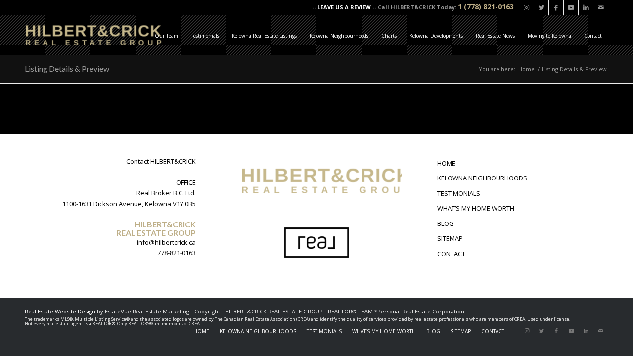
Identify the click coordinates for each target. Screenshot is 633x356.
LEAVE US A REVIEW (344, 7)
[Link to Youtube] (571, 7)
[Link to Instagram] (526, 7)
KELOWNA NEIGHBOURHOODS (482, 178)
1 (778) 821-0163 (486, 6)
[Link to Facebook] (556, 7)
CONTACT (451, 253)
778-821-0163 (176, 252)
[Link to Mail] (600, 7)
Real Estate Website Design (60, 311)
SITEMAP (450, 238)
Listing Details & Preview (67, 68)
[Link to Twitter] (541, 7)
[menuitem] (166, 35)
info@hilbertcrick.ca (166, 242)
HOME (446, 163)
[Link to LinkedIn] (586, 7)
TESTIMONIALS (458, 193)
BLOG (445, 223)
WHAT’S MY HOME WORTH (475, 208)
